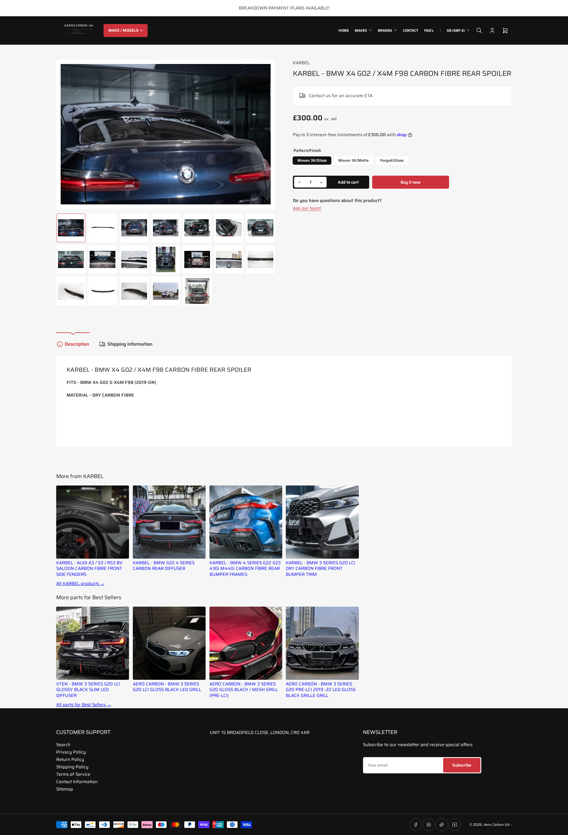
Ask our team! (307, 208)
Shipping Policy (72, 766)
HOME (343, 30)
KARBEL (301, 62)
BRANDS (385, 30)
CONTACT (410, 30)
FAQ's (428, 30)
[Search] (479, 30)
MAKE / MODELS (123, 30)
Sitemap (64, 789)
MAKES (361, 30)
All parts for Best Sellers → (83, 704)
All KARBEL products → (80, 583)
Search (63, 744)
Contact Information (77, 781)
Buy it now (411, 182)
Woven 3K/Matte (353, 160)
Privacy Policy (71, 752)
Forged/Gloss (392, 160)
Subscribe (461, 765)
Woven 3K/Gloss (312, 160)
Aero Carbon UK (497, 824)
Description (77, 344)
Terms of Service (73, 774)
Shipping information (129, 344)
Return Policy (70, 759)
